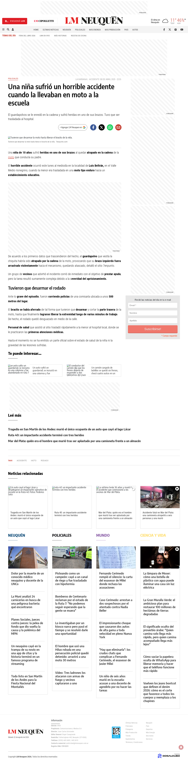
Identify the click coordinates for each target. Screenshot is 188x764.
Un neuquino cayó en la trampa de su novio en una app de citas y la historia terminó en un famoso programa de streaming (26, 654)
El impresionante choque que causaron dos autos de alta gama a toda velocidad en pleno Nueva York (115, 630)
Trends (128, 736)
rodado (44, 460)
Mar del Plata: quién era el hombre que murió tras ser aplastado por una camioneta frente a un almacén (74, 441)
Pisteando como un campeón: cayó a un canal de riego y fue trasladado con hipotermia (71, 578)
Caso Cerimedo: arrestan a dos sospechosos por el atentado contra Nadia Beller (115, 605)
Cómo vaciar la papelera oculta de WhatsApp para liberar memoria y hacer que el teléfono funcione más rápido (159, 663)
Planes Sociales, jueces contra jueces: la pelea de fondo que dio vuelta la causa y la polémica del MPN (27, 626)
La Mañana (81, 79)
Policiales (80, 30)
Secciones (149, 736)
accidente (94, 79)
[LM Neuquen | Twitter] (170, 29)
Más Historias (60, 36)
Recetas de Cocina (78, 36)
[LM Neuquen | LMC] (44, 21)
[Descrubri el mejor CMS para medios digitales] (169, 758)
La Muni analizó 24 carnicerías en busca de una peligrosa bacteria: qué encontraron (25, 601)
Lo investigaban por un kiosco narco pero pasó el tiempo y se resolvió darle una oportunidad (71, 628)
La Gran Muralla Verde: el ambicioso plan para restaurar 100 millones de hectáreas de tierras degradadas (159, 607)
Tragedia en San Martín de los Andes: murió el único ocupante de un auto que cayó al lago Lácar (69, 429)
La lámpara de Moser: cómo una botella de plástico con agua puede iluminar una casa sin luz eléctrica (158, 580)
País (126, 30)
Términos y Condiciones (134, 742)
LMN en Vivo (45, 36)
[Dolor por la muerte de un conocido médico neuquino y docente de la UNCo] (28, 557)
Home (36, 30)
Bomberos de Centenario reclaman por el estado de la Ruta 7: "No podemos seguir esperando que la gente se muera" (71, 603)
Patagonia (129, 729)
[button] (3, 29)
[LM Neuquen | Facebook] (165, 29)
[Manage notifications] (181, 747)
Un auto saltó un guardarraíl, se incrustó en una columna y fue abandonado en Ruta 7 (45, 372)
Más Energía (95, 30)
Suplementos (130, 739)
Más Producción (112, 30)
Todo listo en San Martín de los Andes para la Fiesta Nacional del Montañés (26, 681)
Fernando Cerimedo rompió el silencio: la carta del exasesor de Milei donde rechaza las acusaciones (115, 580)
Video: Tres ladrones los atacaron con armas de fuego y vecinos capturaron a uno (70, 678)
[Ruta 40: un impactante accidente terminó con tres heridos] (72, 497)
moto (11, 157)
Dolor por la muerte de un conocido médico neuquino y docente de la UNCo (27, 578)
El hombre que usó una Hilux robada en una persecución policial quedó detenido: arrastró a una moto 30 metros (72, 653)
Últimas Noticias (51, 30)
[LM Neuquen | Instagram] (176, 29)
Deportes (149, 729)
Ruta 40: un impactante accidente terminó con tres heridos (46, 435)
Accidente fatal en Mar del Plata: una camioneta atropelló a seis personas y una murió (158, 515)
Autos (135, 30)
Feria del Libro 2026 (27, 36)
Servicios (149, 739)
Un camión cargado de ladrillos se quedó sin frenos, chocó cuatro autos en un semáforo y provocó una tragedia (104, 373)
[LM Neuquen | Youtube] (182, 29)
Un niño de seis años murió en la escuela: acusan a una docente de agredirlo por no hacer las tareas (115, 683)
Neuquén (67, 30)
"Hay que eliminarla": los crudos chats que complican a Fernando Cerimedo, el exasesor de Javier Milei (115, 656)
